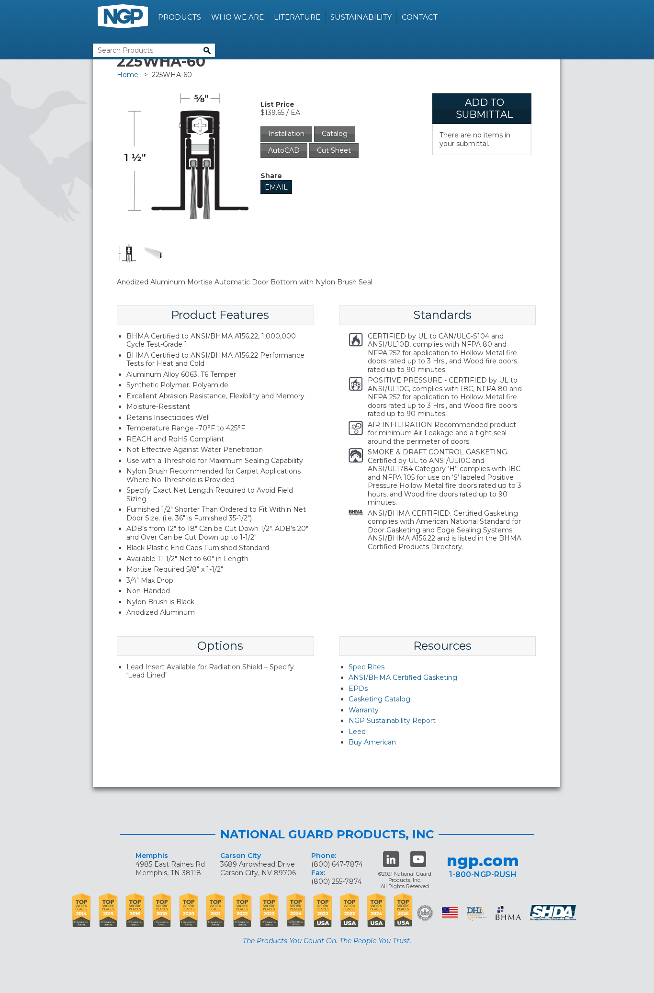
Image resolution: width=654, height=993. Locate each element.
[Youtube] (418, 859)
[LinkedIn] (391, 859)
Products (179, 17)
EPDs (358, 688)
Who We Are (237, 17)
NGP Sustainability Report (392, 720)
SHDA (554, 913)
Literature (297, 17)
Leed (357, 731)
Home (127, 74)
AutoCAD (284, 150)
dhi (476, 914)
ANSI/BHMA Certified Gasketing (403, 677)
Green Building (425, 913)
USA (450, 913)
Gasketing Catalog (379, 699)
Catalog (335, 133)
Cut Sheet (334, 150)
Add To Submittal (484, 108)
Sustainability (361, 17)
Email (276, 187)
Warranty (364, 710)
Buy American (372, 742)
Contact (420, 17)
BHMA (508, 913)
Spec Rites (366, 667)
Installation (286, 133)
